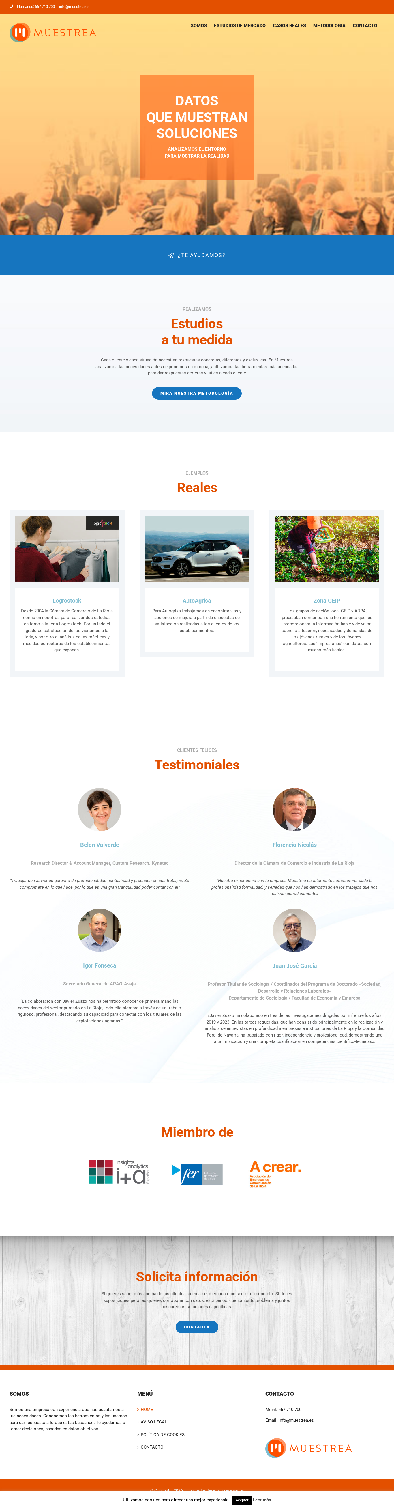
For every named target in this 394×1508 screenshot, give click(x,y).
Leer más (262, 1500)
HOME (147, 1409)
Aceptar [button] (242, 1500)
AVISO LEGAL (154, 1422)
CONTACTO (152, 1447)
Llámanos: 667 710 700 (36, 6)
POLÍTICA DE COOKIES (163, 1434)
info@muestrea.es (74, 6)
